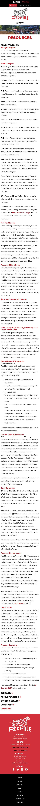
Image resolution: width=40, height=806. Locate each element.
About (20, 777)
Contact (20, 781)
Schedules (6, 693)
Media (20, 788)
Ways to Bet (7, 705)
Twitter (18, 769)
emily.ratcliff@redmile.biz (20, 763)
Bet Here (13, 5)
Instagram (22, 769)
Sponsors (20, 795)
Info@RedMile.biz (20, 756)
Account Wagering (10, 697)
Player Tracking (25, 5)
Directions (20, 784)
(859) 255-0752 (19, 603)
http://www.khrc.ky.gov (21, 213)
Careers (20, 791)
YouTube (26, 769)
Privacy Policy (20, 798)
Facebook (13, 769)
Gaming (16, 2)
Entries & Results (9, 701)
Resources (6, 709)
